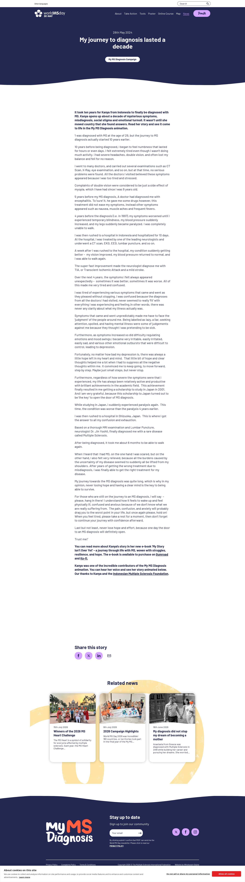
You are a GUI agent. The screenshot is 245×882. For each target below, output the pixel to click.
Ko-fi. (84, 558)
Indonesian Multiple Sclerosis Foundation (140, 573)
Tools (143, 13)
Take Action (130, 13)
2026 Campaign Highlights (121, 731)
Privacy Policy (51, 865)
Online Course (166, 13)
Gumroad (162, 554)
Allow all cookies (227, 874)
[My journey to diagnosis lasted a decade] (78, 656)
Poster (152, 13)
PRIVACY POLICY (117, 846)
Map (178, 13)
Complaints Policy (68, 865)
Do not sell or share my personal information (188, 874)
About (118, 13)
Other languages (41, 4)
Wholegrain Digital (191, 865)
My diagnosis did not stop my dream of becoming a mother (170, 735)
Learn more (24, 877)
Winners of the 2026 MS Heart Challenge (69, 733)
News (186, 13)
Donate (202, 14)
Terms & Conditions (88, 865)
